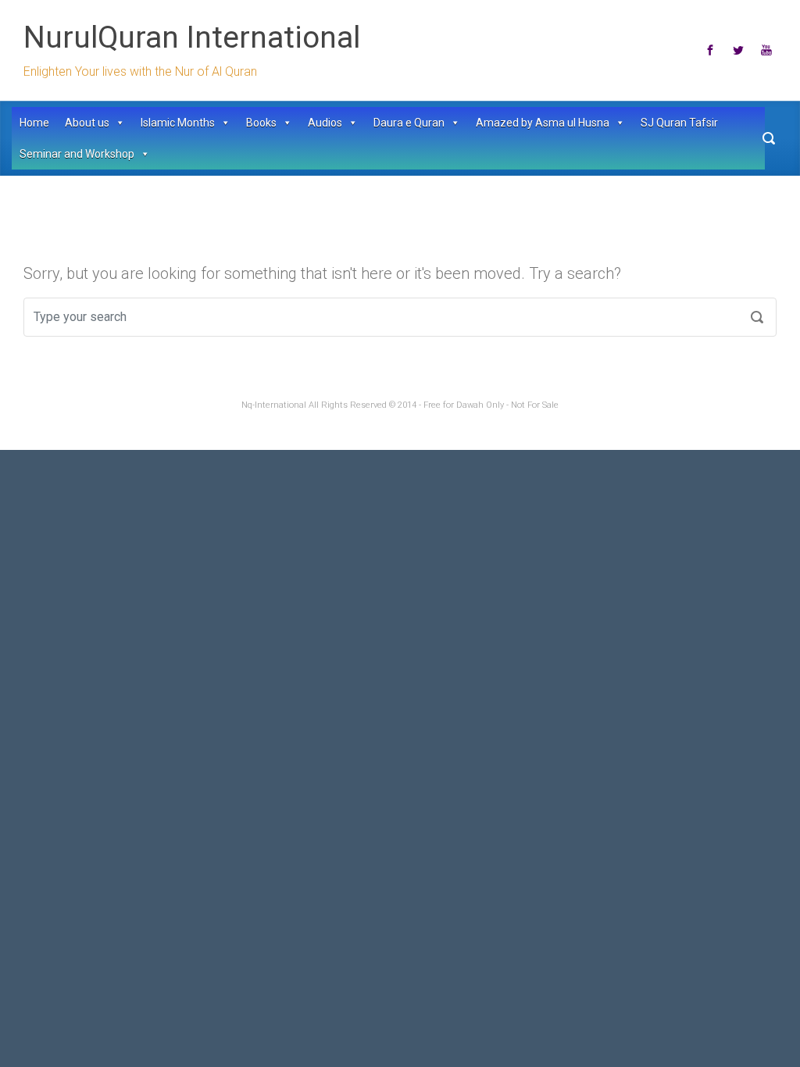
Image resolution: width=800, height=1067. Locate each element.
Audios (325, 122)
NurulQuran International (191, 37)
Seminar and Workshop (77, 154)
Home (34, 122)
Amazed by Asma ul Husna (542, 122)
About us (87, 122)
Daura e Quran (409, 122)
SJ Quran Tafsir (679, 122)
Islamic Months (178, 122)
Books (261, 122)
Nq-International (273, 405)
